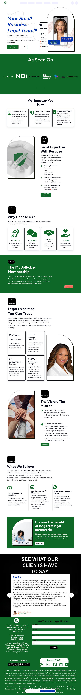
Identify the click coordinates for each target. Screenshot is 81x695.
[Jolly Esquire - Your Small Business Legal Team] (5, 3)
